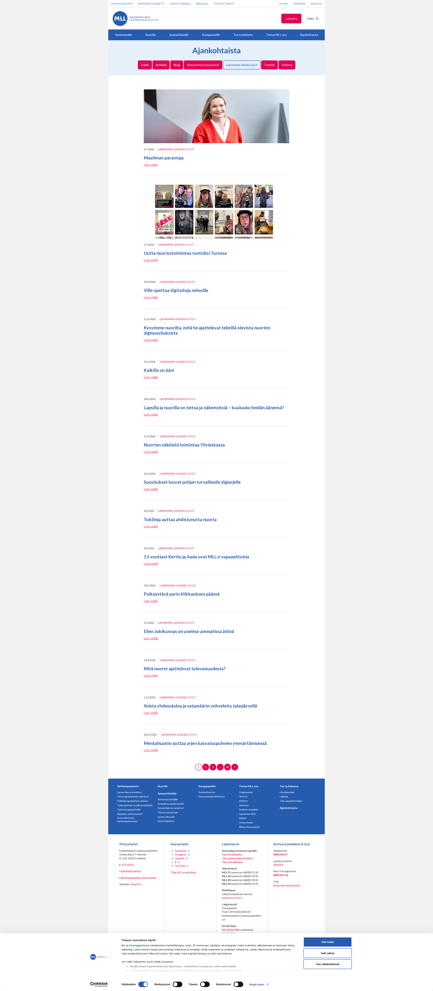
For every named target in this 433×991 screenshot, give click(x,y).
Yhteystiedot (224, 3)
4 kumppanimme (139, 945)
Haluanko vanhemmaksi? (130, 813)
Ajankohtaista (289, 807)
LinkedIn (180, 858)
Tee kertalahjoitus (232, 854)
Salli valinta (327, 953)
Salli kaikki (327, 942)
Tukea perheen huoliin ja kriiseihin (135, 805)
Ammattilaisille (167, 793)
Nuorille (163, 786)
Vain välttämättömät (327, 964)
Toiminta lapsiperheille (129, 809)
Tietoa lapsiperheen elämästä (132, 796)
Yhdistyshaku (180, 3)
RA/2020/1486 (231, 929)
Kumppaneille (207, 786)
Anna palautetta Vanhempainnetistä (127, 819)
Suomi (283, 3)
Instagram (181, 854)
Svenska (299, 3)
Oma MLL (136, 884)
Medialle (202, 3)
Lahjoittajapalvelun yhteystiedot (137, 877)
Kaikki (145, 65)
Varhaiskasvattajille (168, 799)
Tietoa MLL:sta (248, 786)
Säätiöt (243, 818)
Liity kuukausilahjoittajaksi (237, 858)
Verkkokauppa (122, 3)
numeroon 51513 (232, 897)
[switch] (177, 984)
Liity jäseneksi (287, 792)
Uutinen (287, 65)
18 (227, 766)
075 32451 (128, 864)
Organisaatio (246, 792)
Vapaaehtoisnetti (151, 3)
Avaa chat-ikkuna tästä (286, 885)
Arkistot (243, 800)
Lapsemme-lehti (247, 813)
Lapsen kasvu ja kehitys (129, 792)
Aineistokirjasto (166, 821)
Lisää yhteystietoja (130, 871)
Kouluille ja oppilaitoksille (171, 803)
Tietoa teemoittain (168, 812)
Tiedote (269, 65)
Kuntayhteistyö (206, 792)
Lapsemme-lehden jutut (241, 65)
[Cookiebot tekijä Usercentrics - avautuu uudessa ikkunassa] (99, 984)
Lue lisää (151, 164)
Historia (243, 796)
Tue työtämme (289, 786)
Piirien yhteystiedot (249, 826)
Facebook (181, 850)
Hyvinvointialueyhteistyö (211, 796)
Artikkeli (161, 65)
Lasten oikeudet (166, 816)
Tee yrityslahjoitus (232, 862)
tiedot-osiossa (227, 975)
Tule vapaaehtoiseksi (291, 800)
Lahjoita (291, 18)
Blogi (176, 65)
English (316, 3)
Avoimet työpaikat (248, 809)
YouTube (180, 865)
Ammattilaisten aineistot (171, 808)
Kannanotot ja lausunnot (203, 65)
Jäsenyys (244, 805)
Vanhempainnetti (128, 786)
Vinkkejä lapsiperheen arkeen (132, 800)
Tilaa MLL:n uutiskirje (183, 872)
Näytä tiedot (256, 984)
